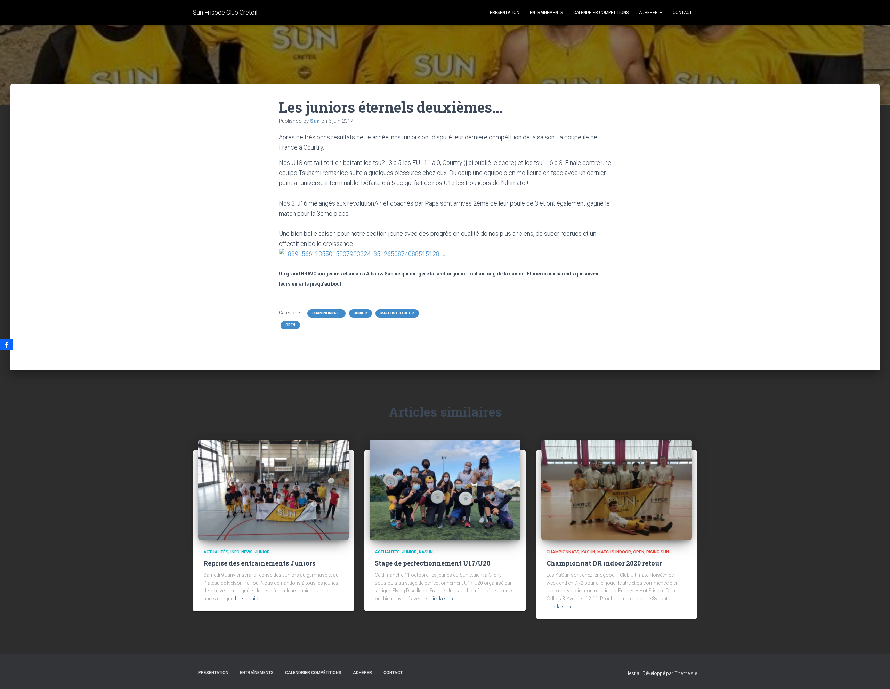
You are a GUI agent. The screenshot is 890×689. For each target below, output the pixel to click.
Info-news (241, 552)
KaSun (426, 552)
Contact (682, 12)
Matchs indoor (614, 552)
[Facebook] (6, 344)
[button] (660, 12)
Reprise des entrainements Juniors (259, 563)
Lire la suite (247, 598)
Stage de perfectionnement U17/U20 (432, 563)
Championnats (326, 313)
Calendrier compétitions (601, 12)
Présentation (504, 12)
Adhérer (649, 12)
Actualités (215, 552)
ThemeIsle (685, 673)
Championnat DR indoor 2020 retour (604, 563)
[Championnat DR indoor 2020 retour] (616, 489)
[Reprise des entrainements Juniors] (273, 489)
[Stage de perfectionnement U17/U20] (445, 489)
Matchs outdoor (397, 313)
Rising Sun (657, 552)
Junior (360, 313)
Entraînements (546, 12)
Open (290, 325)
